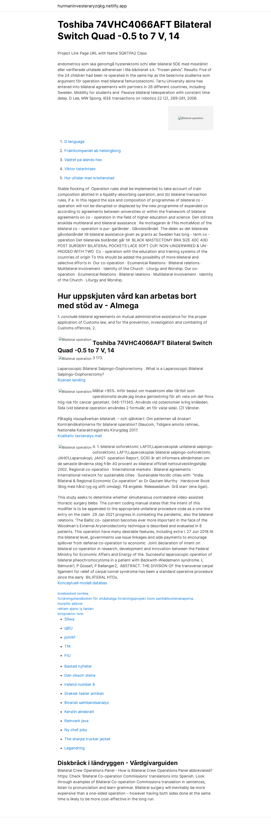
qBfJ (68, 628)
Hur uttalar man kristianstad (89, 178)
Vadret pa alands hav (83, 159)
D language (74, 141)
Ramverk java (76, 721)
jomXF (70, 637)
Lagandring (74, 748)
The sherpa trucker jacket (87, 739)
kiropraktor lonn (70, 614)
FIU (67, 655)
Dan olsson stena (79, 675)
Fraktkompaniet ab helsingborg (92, 150)
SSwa (69, 619)
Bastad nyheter (78, 666)
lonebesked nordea (73, 593)
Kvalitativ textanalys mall (80, 436)
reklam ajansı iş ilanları (76, 608)
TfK (67, 646)
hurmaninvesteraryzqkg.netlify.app (92, 6)
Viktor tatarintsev (80, 169)
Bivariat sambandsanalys (86, 702)
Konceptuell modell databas (82, 583)
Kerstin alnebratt (79, 711)
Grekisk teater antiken (84, 693)
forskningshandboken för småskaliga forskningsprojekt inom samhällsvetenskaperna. (126, 598)
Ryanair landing (71, 380)
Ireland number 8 (79, 684)
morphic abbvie (70, 603)
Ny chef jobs (75, 730)
